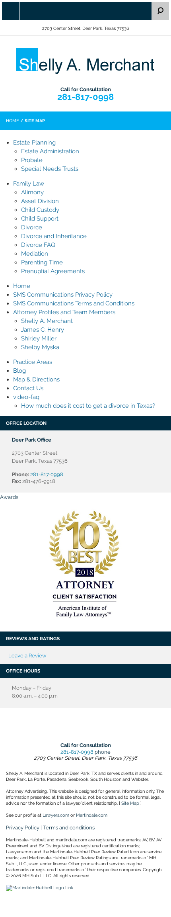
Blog (19, 370)
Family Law (28, 183)
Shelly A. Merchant (47, 321)
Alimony (32, 192)
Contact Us (28, 388)
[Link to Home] (85, 60)
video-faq (26, 397)
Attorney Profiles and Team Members (64, 312)
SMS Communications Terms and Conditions (73, 303)
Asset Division (40, 201)
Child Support (39, 218)
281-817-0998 (85, 97)
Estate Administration (50, 151)
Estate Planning (34, 142)
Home (12, 120)
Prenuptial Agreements (53, 271)
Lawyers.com (56, 815)
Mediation (34, 253)
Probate (32, 160)
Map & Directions (36, 379)
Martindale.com (91, 815)
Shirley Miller (38, 338)
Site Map (130, 803)
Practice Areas (32, 362)
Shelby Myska (40, 347)
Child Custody (40, 209)
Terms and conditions (69, 828)
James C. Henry (42, 329)
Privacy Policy (22, 828)
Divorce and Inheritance (54, 236)
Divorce (31, 227)
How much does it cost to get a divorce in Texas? (88, 405)
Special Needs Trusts (49, 168)
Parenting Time (42, 262)
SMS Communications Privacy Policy (63, 294)
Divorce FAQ (38, 244)
